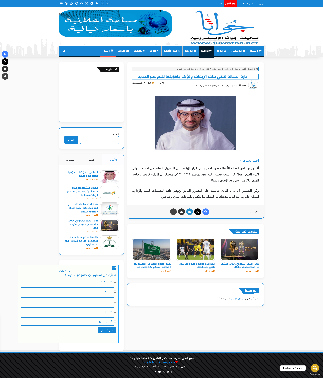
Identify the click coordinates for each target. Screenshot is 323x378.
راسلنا (107, 51)
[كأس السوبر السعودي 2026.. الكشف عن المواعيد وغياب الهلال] (239, 249)
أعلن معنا (151, 366)
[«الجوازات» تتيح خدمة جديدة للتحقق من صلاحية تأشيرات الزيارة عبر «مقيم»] (109, 242)
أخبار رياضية (240, 68)
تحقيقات (138, 51)
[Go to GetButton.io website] (315, 374)
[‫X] (197, 211)
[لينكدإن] (189, 211)
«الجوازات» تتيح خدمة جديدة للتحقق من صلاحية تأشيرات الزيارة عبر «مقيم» (81, 241)
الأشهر (91, 159)
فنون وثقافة (171, 51)
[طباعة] (173, 211)
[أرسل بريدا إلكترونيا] (240, 85)
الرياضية (205, 51)
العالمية (189, 51)
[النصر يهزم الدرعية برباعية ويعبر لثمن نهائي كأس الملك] (195, 249)
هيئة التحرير (173, 366)
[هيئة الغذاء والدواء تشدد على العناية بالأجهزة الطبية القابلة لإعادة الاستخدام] (109, 209)
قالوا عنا (162, 366)
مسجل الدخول (237, 298)
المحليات (238, 51)
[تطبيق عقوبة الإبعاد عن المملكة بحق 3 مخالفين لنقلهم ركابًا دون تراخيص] (151, 249)
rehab (244, 85)
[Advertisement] (91, 96)
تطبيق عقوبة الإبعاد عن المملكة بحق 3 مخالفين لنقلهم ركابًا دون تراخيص (152, 265)
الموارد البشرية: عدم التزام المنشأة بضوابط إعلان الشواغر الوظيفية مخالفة (82, 191)
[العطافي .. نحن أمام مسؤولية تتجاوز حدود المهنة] (109, 177)
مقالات (122, 51)
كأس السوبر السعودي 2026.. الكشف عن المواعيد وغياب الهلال (193, 3)
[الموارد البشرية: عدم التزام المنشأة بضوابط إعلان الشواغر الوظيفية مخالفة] (109, 192)
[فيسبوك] (205, 211)
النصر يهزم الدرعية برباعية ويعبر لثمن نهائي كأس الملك (197, 265)
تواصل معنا (140, 366)
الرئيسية (254, 51)
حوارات (153, 51)
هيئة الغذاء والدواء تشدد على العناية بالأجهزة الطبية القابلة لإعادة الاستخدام (83, 208)
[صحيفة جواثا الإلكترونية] (223, 26)
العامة (220, 51)
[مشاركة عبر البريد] (181, 211)
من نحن (184, 366)
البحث (116, 134)
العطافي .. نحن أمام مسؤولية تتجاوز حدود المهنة (83, 174)
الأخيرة (113, 159)
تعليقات (70, 159)
